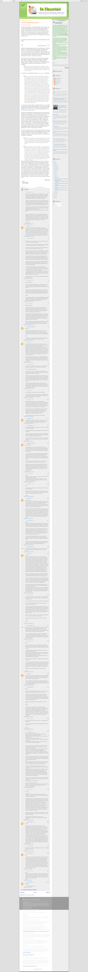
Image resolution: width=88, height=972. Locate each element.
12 (48, 425)
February (56, 177)
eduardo (56, 84)
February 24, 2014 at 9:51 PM (28, 716)
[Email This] (22, 183)
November (56, 167)
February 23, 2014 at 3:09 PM (28, 592)
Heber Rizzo (30, 418)
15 (48, 484)
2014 (54, 164)
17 (48, 520)
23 (48, 673)
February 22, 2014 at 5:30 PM (28, 441)
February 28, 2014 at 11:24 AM (28, 819)
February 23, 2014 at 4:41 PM (28, 623)
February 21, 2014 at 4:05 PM (28, 324)
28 (48, 822)
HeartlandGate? (55, 114)
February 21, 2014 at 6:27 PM (28, 388)
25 (48, 718)
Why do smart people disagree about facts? (30, 22)
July (55, 171)
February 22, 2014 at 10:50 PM (28, 496)
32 (48, 882)
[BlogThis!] (24, 183)
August (56, 170)
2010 (54, 196)
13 (48, 443)
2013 (54, 193)
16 (48, 498)
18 (48, 546)
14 (48, 473)
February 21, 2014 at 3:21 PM (28, 301)
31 (48, 871)
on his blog (33, 108)
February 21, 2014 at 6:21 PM (28, 362)
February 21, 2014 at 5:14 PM (28, 340)
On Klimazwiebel (55, 126)
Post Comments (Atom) (30, 894)
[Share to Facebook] (26, 183)
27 (48, 789)
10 (48, 399)
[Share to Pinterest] (27, 183)
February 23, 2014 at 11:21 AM (28, 551)
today (26, 35)
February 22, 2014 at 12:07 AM (28, 416)
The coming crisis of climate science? (60, 144)
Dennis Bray (57, 79)
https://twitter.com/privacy (27, 952)
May (55, 174)
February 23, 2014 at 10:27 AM (28, 544)
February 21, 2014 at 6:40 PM (28, 397)
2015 (54, 163)
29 (48, 846)
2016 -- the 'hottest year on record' (59, 138)
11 (48, 418)
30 (48, 853)
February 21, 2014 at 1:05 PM (28, 278)
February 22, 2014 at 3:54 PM (28, 423)
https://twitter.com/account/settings (28, 954)
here (39, 51)
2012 (54, 194)
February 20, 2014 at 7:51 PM (28, 223)
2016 (54, 162)
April (55, 175)
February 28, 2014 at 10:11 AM (28, 787)
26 (48, 731)
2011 (54, 195)
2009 (54, 197)
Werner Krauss (30, 882)
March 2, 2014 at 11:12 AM (28, 868)
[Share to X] (25, 183)
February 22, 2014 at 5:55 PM (28, 471)
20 (48, 595)
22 (48, 641)
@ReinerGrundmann (31, 326)
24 (48, 687)
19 (48, 553)
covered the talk (24, 51)
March (56, 176)
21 (48, 625)
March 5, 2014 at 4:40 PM (28, 887)
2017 (54, 161)
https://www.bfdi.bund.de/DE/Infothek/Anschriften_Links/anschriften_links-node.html (36, 931)
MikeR (29, 342)
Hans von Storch (30, 546)
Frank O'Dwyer (30, 425)
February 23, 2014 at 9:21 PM (28, 671)
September (56, 169)
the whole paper (40, 73)
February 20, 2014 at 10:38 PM (28, 236)
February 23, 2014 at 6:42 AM (28, 518)
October (56, 168)
